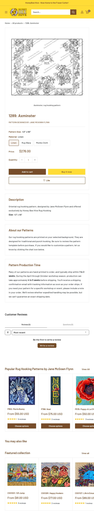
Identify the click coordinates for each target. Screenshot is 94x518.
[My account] (82, 12)
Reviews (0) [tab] (26, 325)
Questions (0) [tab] (68, 325)
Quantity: (13, 159)
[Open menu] (6, 12)
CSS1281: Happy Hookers (52, 493)
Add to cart (27, 171)
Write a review (47, 345)
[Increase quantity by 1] (34, 159)
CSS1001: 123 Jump (16, 493)
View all (86, 453)
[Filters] (8, 332)
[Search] (73, 12)
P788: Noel (46, 409)
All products (17, 23)
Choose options (22, 426)
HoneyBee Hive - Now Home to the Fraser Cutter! (47, 2)
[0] (87, 12)
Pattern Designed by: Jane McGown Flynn (29, 122)
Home (7, 23)
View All (86, 369)
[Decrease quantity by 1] (21, 159)
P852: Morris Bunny (16, 409)
